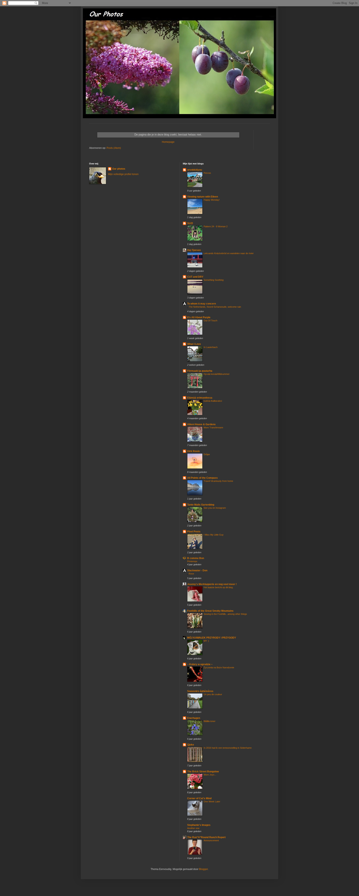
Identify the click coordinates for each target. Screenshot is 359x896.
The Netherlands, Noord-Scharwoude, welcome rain (215, 307)
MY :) (206, 641)
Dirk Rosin (193, 451)
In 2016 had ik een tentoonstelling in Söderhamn (228, 748)
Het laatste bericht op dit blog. (218, 587)
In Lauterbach (211, 347)
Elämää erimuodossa (199, 397)
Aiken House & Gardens (201, 424)
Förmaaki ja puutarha (199, 370)
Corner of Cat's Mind (199, 798)
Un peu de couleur (213, 694)
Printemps (192, 561)
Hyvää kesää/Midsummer (217, 374)
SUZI (190, 223)
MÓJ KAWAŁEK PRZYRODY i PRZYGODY (211, 637)
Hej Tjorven (194, 250)
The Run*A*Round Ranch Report (206, 837)
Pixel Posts (193, 531)
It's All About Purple (198, 317)
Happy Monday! (212, 200)
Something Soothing (214, 280)
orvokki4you (194, 169)
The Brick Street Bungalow (203, 771)
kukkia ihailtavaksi (213, 401)
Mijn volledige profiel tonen (123, 174)
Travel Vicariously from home (218, 481)
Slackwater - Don (197, 570)
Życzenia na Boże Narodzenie (219, 667)
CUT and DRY (195, 276)
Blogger (203, 869)
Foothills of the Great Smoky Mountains (210, 610)
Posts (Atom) (114, 148)
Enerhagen (193, 718)
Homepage (168, 141)
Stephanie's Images (198, 825)
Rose (191, 573)
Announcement (211, 840)
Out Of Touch (210, 320)
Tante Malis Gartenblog (200, 504)
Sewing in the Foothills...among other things (225, 614)
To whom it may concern (201, 303)
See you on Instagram (215, 508)
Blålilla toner (209, 721)
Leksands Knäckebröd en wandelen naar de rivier (229, 253)
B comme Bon (195, 558)
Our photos (118, 168)
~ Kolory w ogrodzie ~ (200, 664)
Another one (193, 828)
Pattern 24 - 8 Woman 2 (215, 226)
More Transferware (213, 427)
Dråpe (207, 454)
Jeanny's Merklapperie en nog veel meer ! (212, 584)
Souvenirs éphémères (200, 691)
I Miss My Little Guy (214, 534)
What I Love (194, 344)
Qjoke (190, 744)
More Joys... (210, 774)
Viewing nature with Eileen (202, 196)
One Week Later (212, 801)
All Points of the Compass (202, 477)
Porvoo (207, 173)
